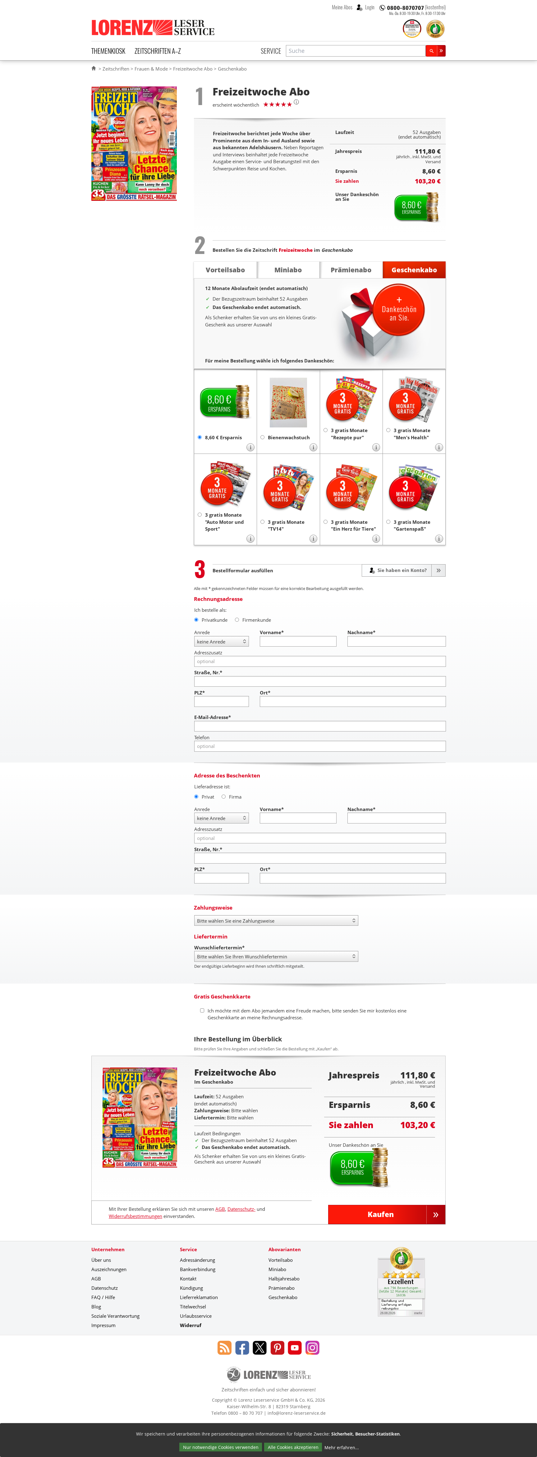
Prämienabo (281, 1288)
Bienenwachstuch (289, 437)
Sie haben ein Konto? (401, 570)
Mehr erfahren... (341, 1447)
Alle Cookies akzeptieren (293, 1447)
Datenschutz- (241, 1209)
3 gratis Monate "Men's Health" (412, 433)
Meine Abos (342, 7)
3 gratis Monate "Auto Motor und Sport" (224, 522)
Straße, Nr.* (208, 672)
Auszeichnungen (108, 1269)
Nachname (361, 632)
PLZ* (199, 692)
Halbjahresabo (284, 1278)
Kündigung (191, 1288)
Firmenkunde (256, 620)
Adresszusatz (208, 652)
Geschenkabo (282, 1297)
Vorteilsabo (280, 1260)
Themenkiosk (108, 51)
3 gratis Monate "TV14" (286, 525)
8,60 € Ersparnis (223, 437)
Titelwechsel (193, 1306)
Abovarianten (284, 1249)
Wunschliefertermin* (219, 947)
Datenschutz (104, 1288)
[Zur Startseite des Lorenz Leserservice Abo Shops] (153, 27)
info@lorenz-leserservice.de (297, 1413)
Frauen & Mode (151, 69)
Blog (96, 1306)
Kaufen (381, 1214)
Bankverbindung (197, 1269)
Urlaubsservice (196, 1316)
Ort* (265, 692)
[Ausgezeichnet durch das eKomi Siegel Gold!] (435, 29)
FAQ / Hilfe (103, 1297)
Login (369, 7)
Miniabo (277, 1269)
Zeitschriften (116, 69)
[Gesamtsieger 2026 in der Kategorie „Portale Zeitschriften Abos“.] (412, 29)
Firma (235, 797)
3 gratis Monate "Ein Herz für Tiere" (353, 525)
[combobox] (356, 51)
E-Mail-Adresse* (212, 717)
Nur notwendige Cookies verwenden (221, 1447)
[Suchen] (436, 51)
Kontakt (188, 1278)
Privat (208, 797)
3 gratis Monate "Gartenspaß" (412, 525)
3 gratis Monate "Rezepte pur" (349, 433)
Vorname (272, 632)
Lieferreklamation (199, 1297)
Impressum (103, 1325)
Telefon (201, 737)
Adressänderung (197, 1260)
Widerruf (190, 1325)
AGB (220, 1209)
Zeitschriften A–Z (158, 51)
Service (271, 51)
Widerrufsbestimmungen (135, 1216)
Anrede (202, 632)
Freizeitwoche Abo (193, 69)
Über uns (101, 1260)
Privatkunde (214, 620)
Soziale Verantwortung (115, 1316)
